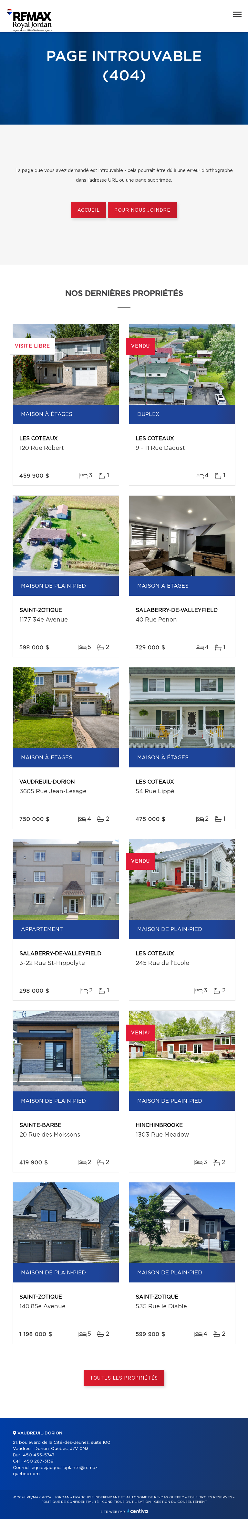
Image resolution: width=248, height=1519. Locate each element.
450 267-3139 (39, 1461)
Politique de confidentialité (70, 1502)
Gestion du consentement (180, 1502)
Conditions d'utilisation (126, 1502)
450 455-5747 (39, 1455)
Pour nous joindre (142, 210)
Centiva (137, 1511)
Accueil (89, 210)
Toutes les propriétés (124, 1378)
